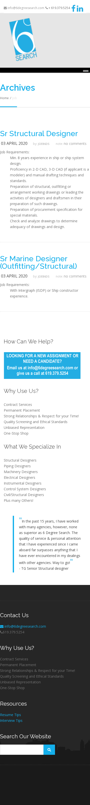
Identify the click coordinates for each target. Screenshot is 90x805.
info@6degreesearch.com (25, 8)
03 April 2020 (14, 143)
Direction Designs (12, 782)
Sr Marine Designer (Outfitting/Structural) (38, 262)
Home (4, 98)
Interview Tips (11, 720)
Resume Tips (10, 714)
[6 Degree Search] (45, 39)
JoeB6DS (43, 144)
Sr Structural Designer (39, 133)
